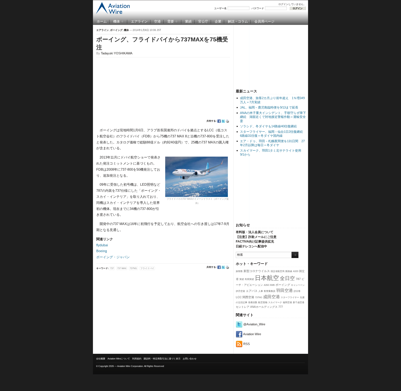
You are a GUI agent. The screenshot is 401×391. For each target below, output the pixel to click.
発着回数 (252, 302)
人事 (260, 291)
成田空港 (271, 296)
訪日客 (297, 291)
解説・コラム (238, 21)
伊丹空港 (240, 291)
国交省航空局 (277, 271)
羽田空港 (284, 290)
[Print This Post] (227, 121)
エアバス (252, 291)
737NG (258, 297)
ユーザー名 (220, 8)
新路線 (288, 271)
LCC (239, 297)
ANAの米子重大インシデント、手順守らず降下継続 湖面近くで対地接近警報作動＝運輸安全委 (273, 117)
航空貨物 (262, 302)
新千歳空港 (298, 302)
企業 (218, 21)
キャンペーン (298, 285)
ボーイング (282, 284)
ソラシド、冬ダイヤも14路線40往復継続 (268, 126)
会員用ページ (264, 21)
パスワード (257, 8)
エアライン (139, 21)
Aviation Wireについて (119, 358)
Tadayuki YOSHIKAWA (116, 53)
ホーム (102, 21)
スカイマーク (275, 302)
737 (112, 268)
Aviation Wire (251, 334)
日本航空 (267, 277)
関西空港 (248, 297)
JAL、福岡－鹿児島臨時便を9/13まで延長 (269, 107)
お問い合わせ (190, 358)
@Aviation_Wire (253, 324)
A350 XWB (269, 285)
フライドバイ (147, 268)
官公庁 (203, 21)
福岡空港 (287, 302)
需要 (170, 21)
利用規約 (136, 358)
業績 (188, 21)
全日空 (287, 278)
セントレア (242, 306)
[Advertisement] (271, 56)
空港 (157, 21)
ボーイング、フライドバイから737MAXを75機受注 (162, 43)
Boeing (101, 251)
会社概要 (100, 358)
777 (280, 306)
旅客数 (239, 271)
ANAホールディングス (264, 306)
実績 (241, 279)
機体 (116, 21)
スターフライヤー (290, 297)
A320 (295, 271)
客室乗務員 (269, 291)
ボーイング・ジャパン (113, 257)
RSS (246, 344)
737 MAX (121, 268)
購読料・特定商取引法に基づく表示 (162, 358)
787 (298, 279)
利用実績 (249, 279)
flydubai (102, 245)
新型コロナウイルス (257, 271)
